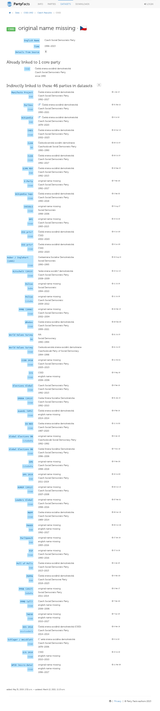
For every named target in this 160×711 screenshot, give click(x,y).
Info (40, 4)
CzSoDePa (28, 441)
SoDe (30, 288)
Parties (52, 4)
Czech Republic (45, 13)
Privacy (117, 701)
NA (31, 339)
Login (149, 4)
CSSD (27, 69)
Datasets (65, 4)
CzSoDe (29, 301)
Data (17, 13)
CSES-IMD (28, 13)
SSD (31, 96)
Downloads (82, 4)
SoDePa (29, 593)
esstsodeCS (26, 631)
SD (31, 147)
